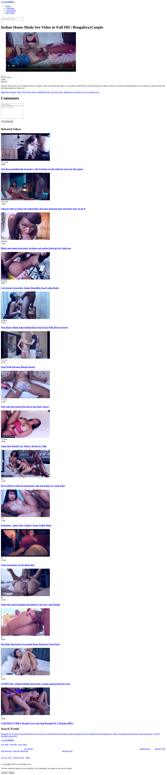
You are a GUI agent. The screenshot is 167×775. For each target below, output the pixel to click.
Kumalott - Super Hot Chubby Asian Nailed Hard (26, 525)
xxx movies (28, 749)
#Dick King (21, 92)
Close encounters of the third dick (17, 565)
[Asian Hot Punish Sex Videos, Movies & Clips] (25, 437)
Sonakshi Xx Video (109, 734)
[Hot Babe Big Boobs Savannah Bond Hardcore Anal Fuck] (25, 635)
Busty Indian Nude (65, 734)
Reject (11, 773)
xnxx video (22, 744)
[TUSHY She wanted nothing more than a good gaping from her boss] (25, 675)
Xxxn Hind (23, 734)
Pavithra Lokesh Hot (9, 736)
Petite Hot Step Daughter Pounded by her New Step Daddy (30, 604)
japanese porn (144, 749)
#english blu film (43, 92)
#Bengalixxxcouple (8, 92)
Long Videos (11, 11)
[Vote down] (4, 75)
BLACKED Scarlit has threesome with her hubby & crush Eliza (33, 486)
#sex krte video (57, 92)
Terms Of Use (18, 758)
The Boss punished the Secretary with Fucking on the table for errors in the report (42, 169)
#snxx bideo (31, 92)
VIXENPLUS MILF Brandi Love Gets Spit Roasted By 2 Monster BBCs (37, 723)
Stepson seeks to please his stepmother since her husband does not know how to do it (43, 208)
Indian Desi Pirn (95, 734)
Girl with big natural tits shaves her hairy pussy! (25, 406)
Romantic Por (6, 734)
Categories (10, 8)
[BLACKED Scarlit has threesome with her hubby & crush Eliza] (25, 477)
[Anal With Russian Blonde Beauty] (25, 358)
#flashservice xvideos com (74, 92)
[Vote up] (2, 75)
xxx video (5, 744)
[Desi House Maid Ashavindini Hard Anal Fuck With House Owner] (25, 318)
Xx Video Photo (51, 734)
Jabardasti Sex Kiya (81, 734)
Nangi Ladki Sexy (145, 734)
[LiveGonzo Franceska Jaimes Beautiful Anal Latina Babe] (25, 279)
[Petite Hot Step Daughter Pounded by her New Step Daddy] (25, 595)
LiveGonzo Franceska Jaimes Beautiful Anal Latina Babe (30, 288)
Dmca (27, 758)
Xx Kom (15, 734)
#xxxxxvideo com (92, 92)
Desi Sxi (41, 734)
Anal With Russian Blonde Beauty (18, 367)
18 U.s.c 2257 (6, 758)
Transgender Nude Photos (128, 734)
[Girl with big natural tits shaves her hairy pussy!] (25, 397)
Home (8, 6)
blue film (13, 744)
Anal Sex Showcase (20, 751)
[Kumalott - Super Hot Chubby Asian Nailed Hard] (25, 516)
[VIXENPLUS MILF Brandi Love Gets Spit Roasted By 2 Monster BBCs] (25, 714)
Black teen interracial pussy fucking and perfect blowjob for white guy (36, 248)
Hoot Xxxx (33, 734)
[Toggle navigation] (15, 2)
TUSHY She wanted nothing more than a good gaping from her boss (35, 684)
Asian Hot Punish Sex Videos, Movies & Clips (24, 446)
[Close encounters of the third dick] (25, 556)
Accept (4, 773)
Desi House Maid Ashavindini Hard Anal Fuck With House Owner (34, 327)
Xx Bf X (156, 734)
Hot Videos (10, 13)
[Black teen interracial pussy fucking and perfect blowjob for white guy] (25, 239)
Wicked (158, 749)
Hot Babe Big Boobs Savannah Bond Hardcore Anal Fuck (30, 644)
